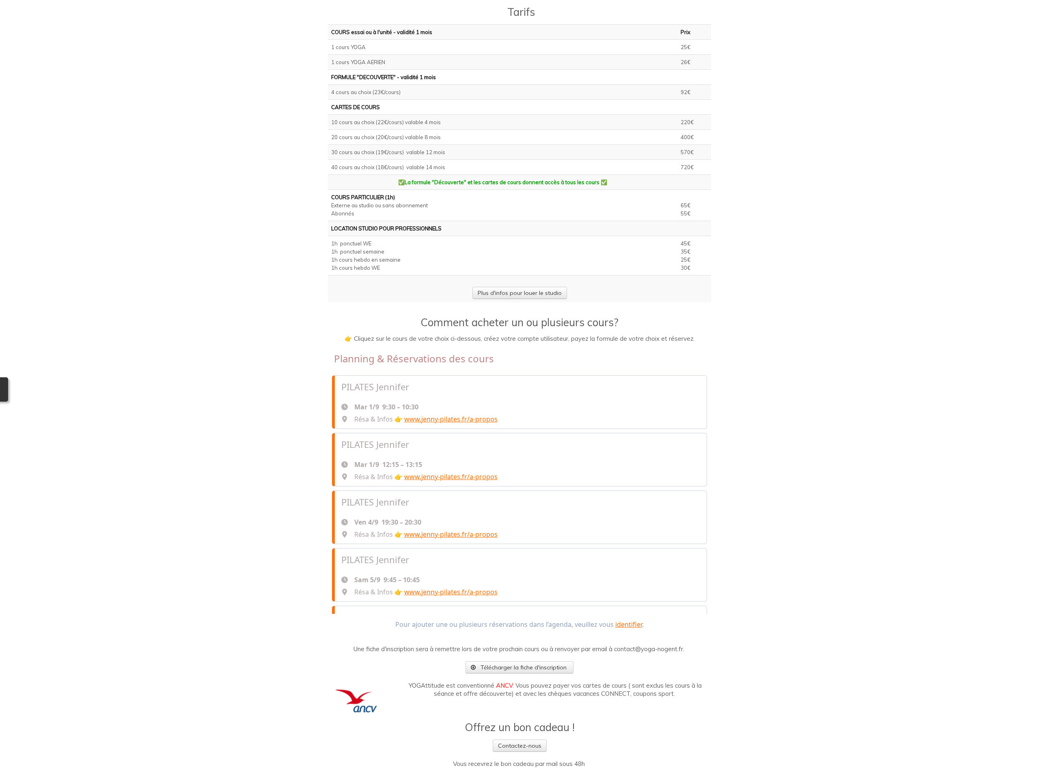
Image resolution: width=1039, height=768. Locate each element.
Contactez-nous (519, 745)
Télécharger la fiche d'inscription (523, 667)
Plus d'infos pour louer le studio (520, 293)
